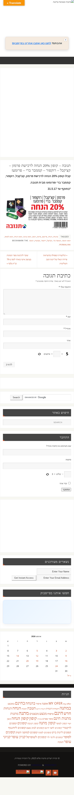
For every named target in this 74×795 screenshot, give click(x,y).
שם (68, 316)
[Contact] (38, 772)
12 (37, 655)
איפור (38, 703)
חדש (67, 713)
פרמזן (39, 236)
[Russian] (43, 25)
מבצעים (34, 713)
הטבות (24, 708)
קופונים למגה (44, 732)
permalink (65, 244)
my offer (67, 703)
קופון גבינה (27, 236)
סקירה (39, 719)
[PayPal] (48, 773)
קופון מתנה (47, 722)
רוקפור (43, 240)
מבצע (43, 713)
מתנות (14, 713)
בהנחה (55, 236)
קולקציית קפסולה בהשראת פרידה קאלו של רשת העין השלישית (55, 259)
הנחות (8, 708)
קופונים (22, 723)
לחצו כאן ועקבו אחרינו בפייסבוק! (31, 43)
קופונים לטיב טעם (35, 727)
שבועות (37, 240)
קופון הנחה (18, 236)
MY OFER (55, 703)
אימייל (67, 328)
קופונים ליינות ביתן (61, 732)
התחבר (66, 489)
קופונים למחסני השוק (27, 732)
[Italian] (54, 21)
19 (37, 661)
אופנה (45, 703)
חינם (58, 712)
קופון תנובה (66, 240)
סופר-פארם (47, 718)
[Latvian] (64, 21)
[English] (43, 21)
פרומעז (44, 236)
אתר (69, 340)
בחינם (20, 703)
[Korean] (61, 21)
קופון (34, 236)
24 (56, 666)
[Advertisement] (37, 115)
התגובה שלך (65, 287)
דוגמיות (56, 708)
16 (66, 661)
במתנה (65, 708)
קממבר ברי (57, 240)
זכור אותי (63, 483)
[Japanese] (57, 21)
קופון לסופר (9, 236)
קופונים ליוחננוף (17, 728)
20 (27, 661)
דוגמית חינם (40, 709)
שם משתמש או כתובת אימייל (58, 446)
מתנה (24, 713)
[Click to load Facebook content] (37, 612)
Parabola (36, 765)
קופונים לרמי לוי (55, 737)
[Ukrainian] (54, 25)
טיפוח (50, 714)
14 (17, 655)
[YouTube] (55, 773)
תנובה (31, 240)
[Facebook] (23, 772)
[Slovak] (47, 25)
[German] (47, 21)
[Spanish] (50, 25)
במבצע (11, 703)
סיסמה (68, 459)
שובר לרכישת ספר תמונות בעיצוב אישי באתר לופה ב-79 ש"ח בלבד (19, 259)
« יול (69, 675)
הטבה (31, 708)
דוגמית (49, 708)
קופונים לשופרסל (36, 737)
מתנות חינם (62, 718)
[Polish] (68, 21)
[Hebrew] (50, 21)
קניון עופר (18, 736)
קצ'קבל (49, 240)
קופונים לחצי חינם (53, 727)
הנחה (50, 236)
